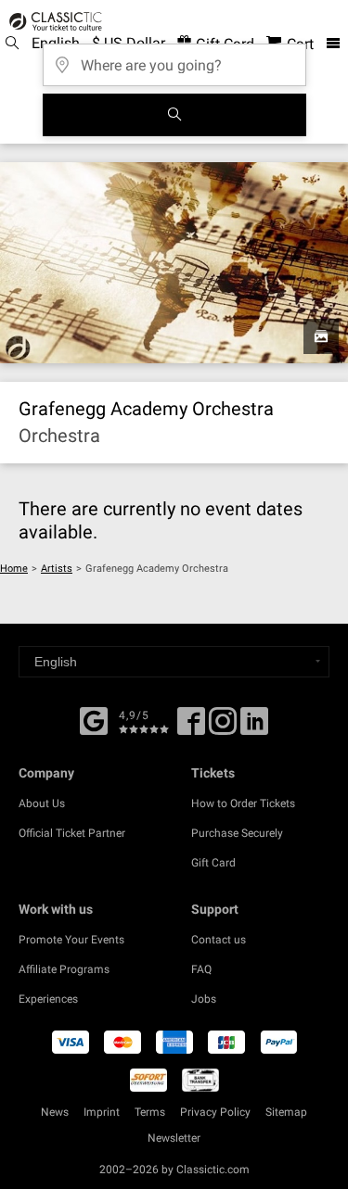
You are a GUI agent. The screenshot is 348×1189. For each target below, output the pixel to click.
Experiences (48, 999)
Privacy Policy (215, 1112)
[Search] (174, 115)
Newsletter (174, 1138)
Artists (56, 569)
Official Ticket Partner (72, 833)
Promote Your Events (71, 939)
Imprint (102, 1112)
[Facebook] (94, 719)
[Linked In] (254, 727)
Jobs (203, 999)
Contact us (218, 939)
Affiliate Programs (64, 969)
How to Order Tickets (243, 803)
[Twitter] (223, 727)
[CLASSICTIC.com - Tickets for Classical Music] (53, 21)
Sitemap (286, 1112)
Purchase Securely (237, 833)
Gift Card (213, 862)
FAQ (201, 969)
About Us (42, 803)
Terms (150, 1112)
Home (14, 569)
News (55, 1112)
